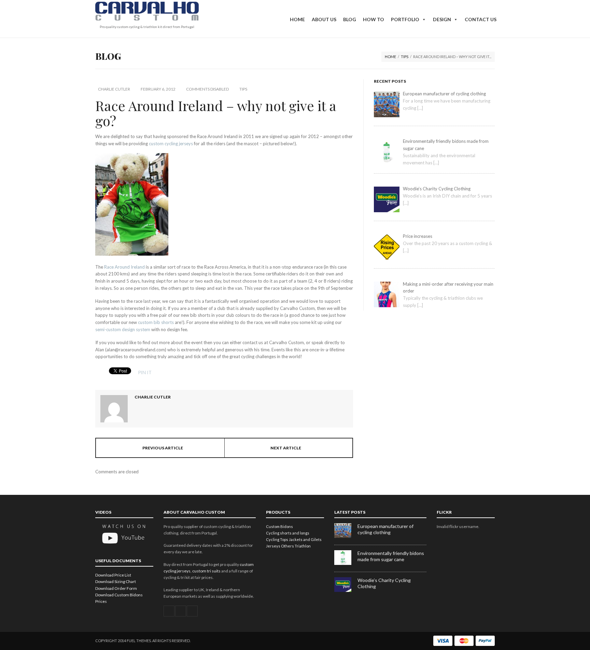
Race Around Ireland (124, 267)
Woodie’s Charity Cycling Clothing (384, 583)
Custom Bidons (279, 526)
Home (297, 19)
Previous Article (162, 447)
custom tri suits (206, 570)
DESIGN (442, 19)
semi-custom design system (122, 329)
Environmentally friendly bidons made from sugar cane (390, 556)
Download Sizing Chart (115, 581)
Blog (349, 19)
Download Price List (113, 575)
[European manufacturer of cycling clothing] (345, 536)
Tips (404, 56)
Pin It (145, 372)
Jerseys (273, 546)
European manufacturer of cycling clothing (385, 529)
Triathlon (303, 546)
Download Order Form (116, 588)
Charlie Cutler (114, 89)
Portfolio (405, 19)
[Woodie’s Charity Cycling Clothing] (345, 590)
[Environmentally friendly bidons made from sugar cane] (345, 563)
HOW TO (373, 19)
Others (287, 546)
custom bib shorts (156, 322)
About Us (324, 19)
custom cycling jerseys (171, 143)
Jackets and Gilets (305, 539)
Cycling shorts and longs (287, 533)
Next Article (285, 447)
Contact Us (480, 19)
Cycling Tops (277, 539)
